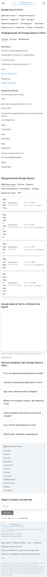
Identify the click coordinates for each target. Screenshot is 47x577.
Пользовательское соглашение (11, 534)
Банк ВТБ (6, 454)
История (13, 39)
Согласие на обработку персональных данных (20, 554)
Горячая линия (7, 27)
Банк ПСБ (6, 458)
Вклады (31, 19)
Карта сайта (6, 542)
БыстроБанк (7, 461)
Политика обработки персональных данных (19, 550)
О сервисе (37, 542)
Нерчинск (37, 354)
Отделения (19, 27)
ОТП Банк (6, 472)
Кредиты (15, 19)
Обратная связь (19, 542)
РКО (23, 19)
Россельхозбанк (9, 483)
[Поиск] (43, 3)
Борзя (9, 354)
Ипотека (5, 19)
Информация (23, 39)
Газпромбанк (8, 465)
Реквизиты (39, 27)
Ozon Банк (7, 451)
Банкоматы (39, 23)
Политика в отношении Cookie (11, 536)
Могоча (29, 354)
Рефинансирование (10, 23)
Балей (3, 354)
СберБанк (6, 487)
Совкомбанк (7, 490)
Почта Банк (7, 476)
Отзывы (29, 27)
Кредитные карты (27, 15)
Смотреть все (6, 357)
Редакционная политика (11, 546)
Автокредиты (27, 23)
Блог (29, 542)
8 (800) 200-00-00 (8, 83)
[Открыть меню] (3, 3)
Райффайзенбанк (9, 479)
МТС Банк (6, 469)
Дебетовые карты (9, 15)
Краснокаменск (19, 354)
